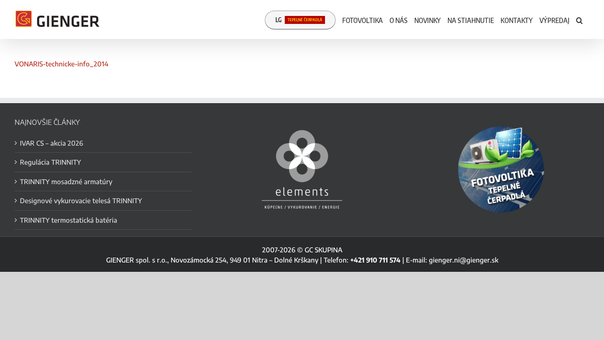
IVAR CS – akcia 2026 (51, 143)
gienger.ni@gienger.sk (463, 260)
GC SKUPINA (323, 250)
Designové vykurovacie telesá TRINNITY (81, 201)
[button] (579, 19)
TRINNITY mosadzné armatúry (66, 181)
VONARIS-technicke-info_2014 (61, 64)
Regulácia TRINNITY (50, 162)
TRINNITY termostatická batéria (68, 220)
